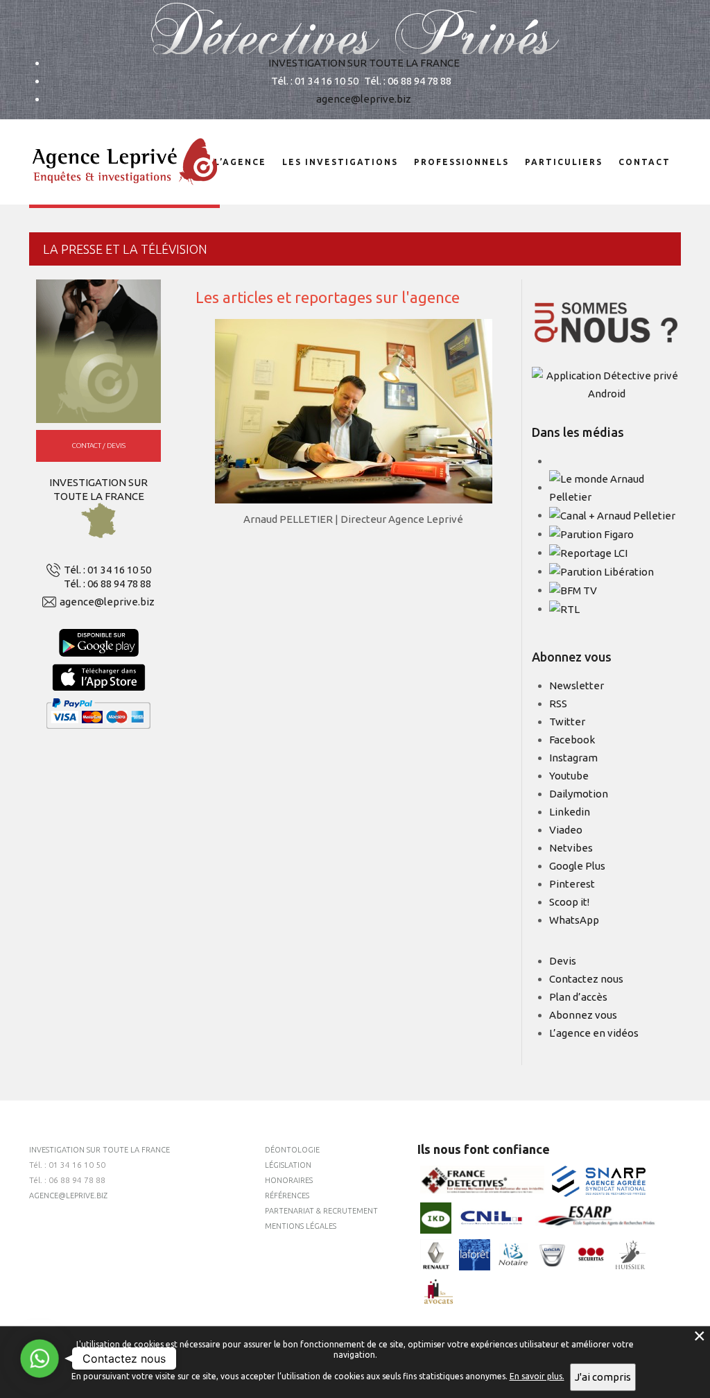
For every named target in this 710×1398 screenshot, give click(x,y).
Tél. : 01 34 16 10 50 (107, 570)
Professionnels (461, 161)
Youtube (569, 776)
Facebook (572, 739)
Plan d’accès (578, 997)
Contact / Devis (98, 445)
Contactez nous (586, 979)
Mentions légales (300, 1226)
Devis (562, 961)
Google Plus (577, 866)
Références (287, 1195)
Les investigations (340, 161)
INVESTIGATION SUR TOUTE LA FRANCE (364, 63)
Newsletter (576, 685)
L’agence (240, 161)
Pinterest (572, 884)
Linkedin (569, 812)
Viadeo (565, 830)
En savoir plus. (537, 1376)
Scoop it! (569, 902)
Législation (288, 1165)
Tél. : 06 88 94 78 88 (107, 583)
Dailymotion (578, 794)
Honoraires (289, 1180)
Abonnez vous (583, 1015)
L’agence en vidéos (594, 1033)
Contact (644, 161)
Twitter (567, 721)
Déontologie (292, 1150)
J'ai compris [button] (603, 1377)
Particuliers (564, 161)
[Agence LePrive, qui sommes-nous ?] (606, 322)
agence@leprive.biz (363, 99)
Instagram (573, 757)
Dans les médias (578, 432)
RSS (558, 703)
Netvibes (571, 848)
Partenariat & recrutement (321, 1211)
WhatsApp (574, 920)
